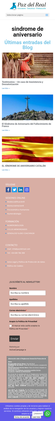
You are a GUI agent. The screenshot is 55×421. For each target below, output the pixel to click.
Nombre (13, 288)
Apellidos (13, 299)
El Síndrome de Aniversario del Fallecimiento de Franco (26, 125)
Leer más (36, 417)
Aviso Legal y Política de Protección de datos (26, 262)
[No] (52, 412)
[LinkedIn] (20, 189)
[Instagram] (26, 189)
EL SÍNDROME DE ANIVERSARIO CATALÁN (24, 165)
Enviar (15, 338)
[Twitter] (14, 189)
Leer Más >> (6, 88)
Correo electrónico (18, 310)
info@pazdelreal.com (21, 249)
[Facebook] (8, 189)
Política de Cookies (15, 266)
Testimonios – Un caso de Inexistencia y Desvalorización (22, 83)
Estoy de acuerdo (22, 417)
